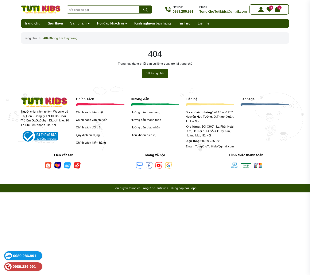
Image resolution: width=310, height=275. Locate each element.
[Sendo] (77, 165)
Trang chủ (32, 23)
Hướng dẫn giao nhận (145, 127)
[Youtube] (158, 165)
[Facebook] (149, 165)
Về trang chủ (155, 73)
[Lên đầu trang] (301, 249)
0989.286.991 (183, 11)
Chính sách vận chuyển (91, 119)
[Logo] (41, 9)
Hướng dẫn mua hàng (145, 112)
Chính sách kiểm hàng (91, 142)
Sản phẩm (78, 23)
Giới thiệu (55, 23)
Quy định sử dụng (88, 135)
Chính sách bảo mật (89, 112)
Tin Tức (184, 23)
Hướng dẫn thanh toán (146, 119)
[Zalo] (139, 165)
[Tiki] (67, 165)
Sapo (193, 188)
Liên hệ (203, 23)
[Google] (168, 165)
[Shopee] (48, 165)
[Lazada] (57, 165)
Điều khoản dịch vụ (143, 135)
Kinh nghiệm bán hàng (152, 23)
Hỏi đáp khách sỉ (111, 23)
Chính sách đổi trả (88, 127)
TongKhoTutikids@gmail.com (223, 11)
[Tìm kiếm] (145, 10)
